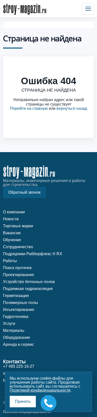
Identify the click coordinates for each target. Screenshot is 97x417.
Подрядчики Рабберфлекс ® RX (32, 254)
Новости (11, 219)
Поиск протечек (17, 268)
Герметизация (16, 296)
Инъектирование (18, 309)
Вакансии (12, 233)
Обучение (12, 240)
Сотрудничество (18, 247)
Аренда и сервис (18, 344)
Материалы (13, 330)
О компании (14, 212)
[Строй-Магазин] (25, 8)
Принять (23, 401)
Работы (10, 261)
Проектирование (18, 275)
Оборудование (16, 337)
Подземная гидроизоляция (28, 289)
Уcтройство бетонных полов (29, 282)
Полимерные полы (20, 302)
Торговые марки (18, 226)
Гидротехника (15, 316)
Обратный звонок (24, 192)
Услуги (9, 323)
